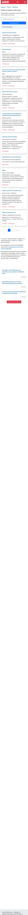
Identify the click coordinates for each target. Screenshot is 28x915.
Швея (3, 170)
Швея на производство (9, 212)
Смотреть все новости (14, 302)
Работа (9, 7)
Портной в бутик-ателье (9, 32)
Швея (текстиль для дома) (9, 91)
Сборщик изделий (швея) (9, 136)
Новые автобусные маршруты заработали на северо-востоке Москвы (14, 292)
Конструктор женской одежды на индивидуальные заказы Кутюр (12, 114)
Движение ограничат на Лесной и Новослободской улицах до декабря (12, 282)
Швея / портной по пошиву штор (11, 190)
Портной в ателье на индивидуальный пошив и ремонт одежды (13, 70)
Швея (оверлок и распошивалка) (11, 157)
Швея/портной (6, 49)
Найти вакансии (14, 23)
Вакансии (15, 7)
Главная (3, 7)
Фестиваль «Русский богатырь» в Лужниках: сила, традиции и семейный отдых (13, 271)
